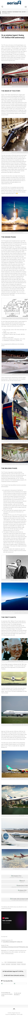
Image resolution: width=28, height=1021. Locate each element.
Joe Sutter (8, 964)
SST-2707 (23, 964)
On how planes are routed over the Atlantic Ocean (7, 994)
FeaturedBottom (17, 11)
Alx (21, 1014)
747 (5, 962)
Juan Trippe (13, 964)
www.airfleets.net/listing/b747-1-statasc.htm (12, 941)
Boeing (3, 964)
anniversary (19, 962)
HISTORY (24, 11)
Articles (4, 11)
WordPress (13, 1014)
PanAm (18, 964)
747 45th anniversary (12, 962)
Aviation (9, 11)
